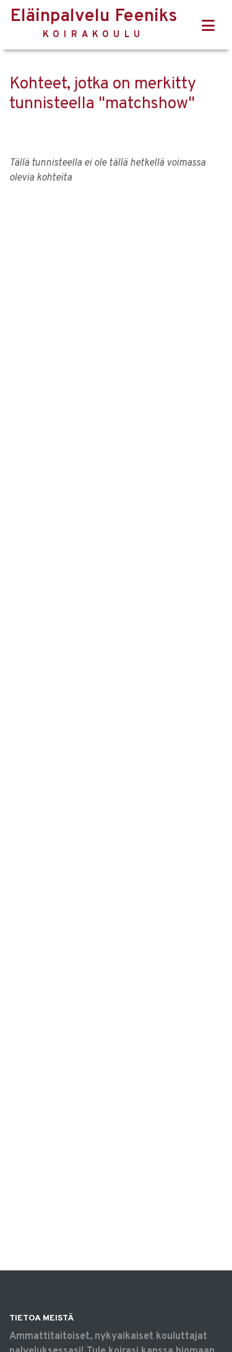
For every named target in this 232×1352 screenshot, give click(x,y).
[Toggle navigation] (208, 26)
